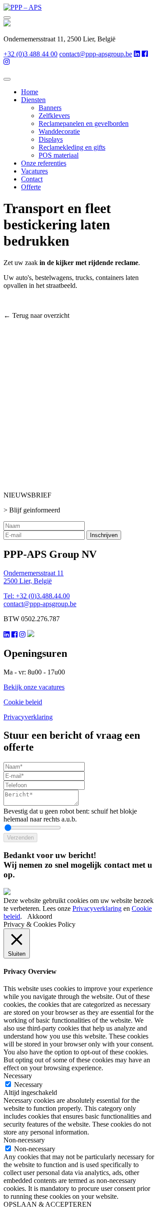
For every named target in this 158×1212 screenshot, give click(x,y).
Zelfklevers (54, 115)
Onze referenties (43, 163)
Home (29, 92)
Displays (51, 139)
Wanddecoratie (59, 131)
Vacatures (34, 171)
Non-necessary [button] (24, 1140)
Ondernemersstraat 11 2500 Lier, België (34, 577)
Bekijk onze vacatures (34, 687)
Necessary (28, 1084)
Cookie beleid (23, 702)
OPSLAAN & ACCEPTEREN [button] (48, 1204)
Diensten (33, 99)
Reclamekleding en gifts (72, 147)
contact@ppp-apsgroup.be (95, 54)
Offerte (31, 187)
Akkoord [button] (39, 916)
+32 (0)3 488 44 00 (30, 54)
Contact (32, 179)
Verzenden (20, 837)
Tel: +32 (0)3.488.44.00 (37, 596)
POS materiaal (59, 155)
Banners (50, 107)
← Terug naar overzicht (36, 315)
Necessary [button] (18, 1075)
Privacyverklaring (28, 717)
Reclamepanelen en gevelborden (84, 123)
